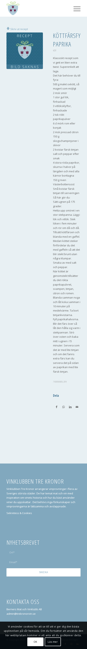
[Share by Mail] (77, 407)
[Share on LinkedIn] (70, 407)
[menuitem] (75, 8)
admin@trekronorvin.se (21, 614)
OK (35, 642)
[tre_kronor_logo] (36, 8)
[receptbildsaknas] (24, 50)
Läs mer (53, 642)
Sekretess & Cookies (19, 513)
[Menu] (75, 8)
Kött (54, 50)
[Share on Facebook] (56, 407)
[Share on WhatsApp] (63, 407)
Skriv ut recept (19, 29)
